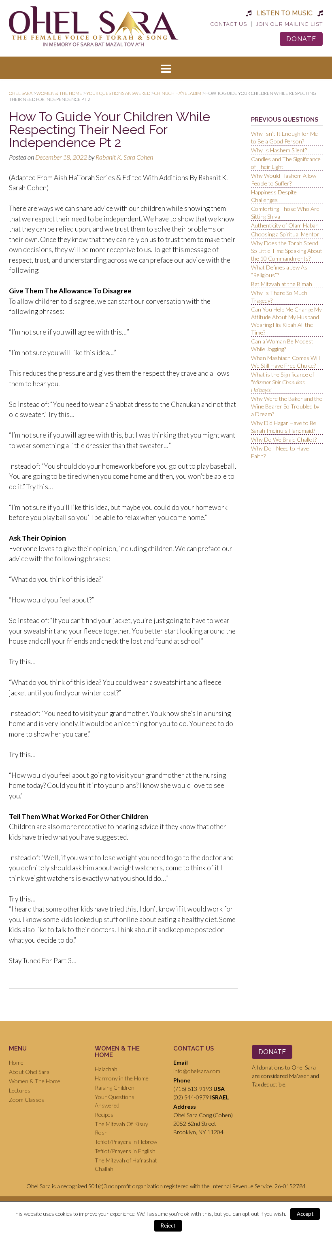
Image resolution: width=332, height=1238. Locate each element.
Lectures (19, 1090)
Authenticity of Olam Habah (285, 225)
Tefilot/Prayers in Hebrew (126, 1141)
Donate (301, 39)
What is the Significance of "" (282, 382)
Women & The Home (34, 1081)
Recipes (104, 1114)
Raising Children (114, 1087)
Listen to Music (284, 13)
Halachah (106, 1068)
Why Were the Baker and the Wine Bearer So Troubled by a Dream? (286, 406)
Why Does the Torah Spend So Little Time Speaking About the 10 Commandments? (286, 251)
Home (16, 1062)
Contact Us (229, 24)
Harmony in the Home (122, 1078)
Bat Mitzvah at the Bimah (281, 283)
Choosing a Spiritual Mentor (285, 234)
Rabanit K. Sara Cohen (124, 157)
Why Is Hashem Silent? (279, 150)
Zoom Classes (26, 1099)
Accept (305, 1214)
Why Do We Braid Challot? (284, 439)
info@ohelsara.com (196, 1070)
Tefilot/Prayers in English (125, 1150)
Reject (168, 1225)
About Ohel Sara (29, 1071)
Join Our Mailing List (289, 24)
